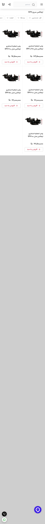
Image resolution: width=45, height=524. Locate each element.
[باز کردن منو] (41, 4)
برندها (23, 18)
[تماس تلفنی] (4, 514)
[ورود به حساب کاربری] (10, 4)
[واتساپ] (4, 519)
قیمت (11, 18)
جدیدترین (35, 18)
